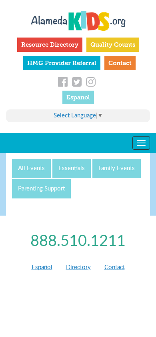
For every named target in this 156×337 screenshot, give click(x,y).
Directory (78, 267)
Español (42, 267)
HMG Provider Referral (61, 63)
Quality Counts (112, 44)
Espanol (78, 97)
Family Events (116, 168)
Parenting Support (41, 189)
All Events (31, 168)
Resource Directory (49, 44)
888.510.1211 (78, 241)
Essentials (71, 168)
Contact (120, 63)
